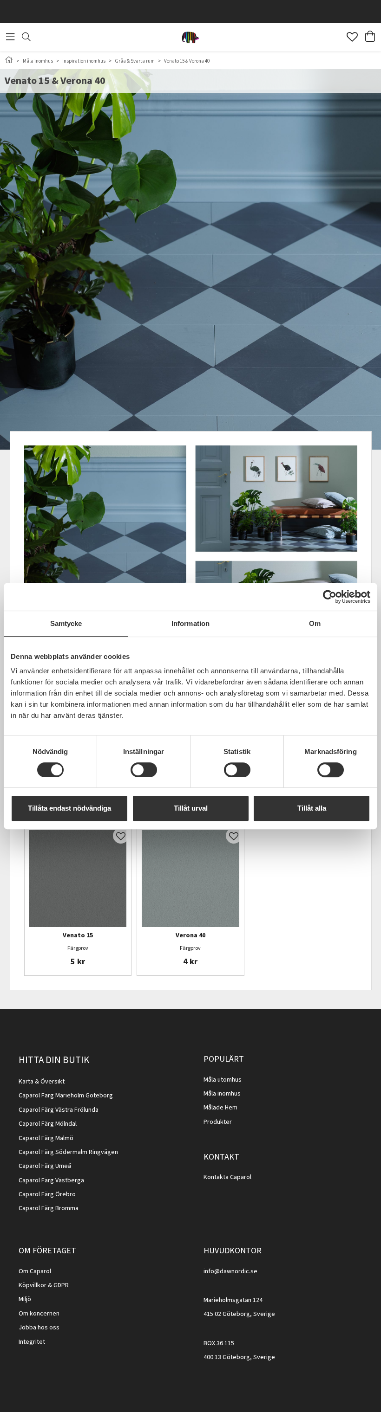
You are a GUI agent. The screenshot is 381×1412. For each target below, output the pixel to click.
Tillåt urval (191, 808)
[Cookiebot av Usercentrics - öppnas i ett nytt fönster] (329, 597)
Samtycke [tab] (66, 623)
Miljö (25, 1299)
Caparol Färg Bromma (49, 1208)
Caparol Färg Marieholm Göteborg (66, 1095)
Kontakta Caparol (227, 1177)
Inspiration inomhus (83, 61)
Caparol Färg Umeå (45, 1166)
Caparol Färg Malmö (46, 1138)
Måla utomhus (223, 1079)
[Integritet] (45, 1342)
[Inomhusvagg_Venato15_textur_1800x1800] (78, 879)
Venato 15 (78, 936)
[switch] (144, 769)
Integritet (32, 1342)
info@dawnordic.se (230, 1271)
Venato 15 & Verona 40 (187, 61)
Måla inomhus (38, 61)
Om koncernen (39, 1313)
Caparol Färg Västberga (51, 1180)
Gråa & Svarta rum (135, 61)
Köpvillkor (32, 1285)
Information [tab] (190, 623)
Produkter (218, 1122)
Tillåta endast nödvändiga (69, 808)
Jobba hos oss (39, 1327)
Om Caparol (35, 1271)
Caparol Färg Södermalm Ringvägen (68, 1152)
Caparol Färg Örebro (47, 1194)
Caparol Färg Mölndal (48, 1123)
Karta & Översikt (42, 1081)
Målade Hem (220, 1107)
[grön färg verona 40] (190, 879)
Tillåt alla (311, 808)
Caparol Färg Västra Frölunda (59, 1110)
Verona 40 (190, 936)
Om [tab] (315, 623)
